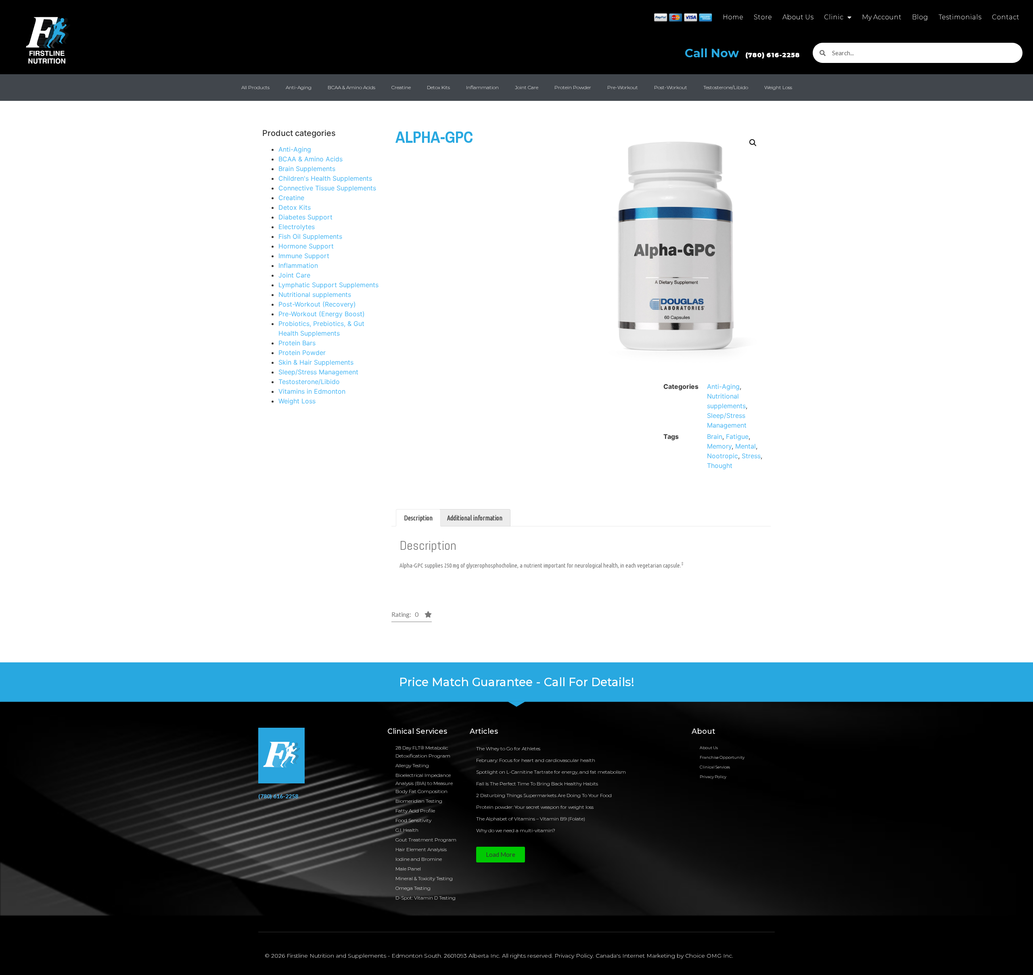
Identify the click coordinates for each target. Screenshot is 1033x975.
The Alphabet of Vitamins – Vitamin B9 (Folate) (530, 819)
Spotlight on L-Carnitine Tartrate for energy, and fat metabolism (551, 772)
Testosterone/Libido (725, 87)
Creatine (401, 87)
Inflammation (482, 87)
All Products (255, 87)
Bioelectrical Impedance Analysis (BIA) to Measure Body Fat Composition (424, 783)
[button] (753, 143)
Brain (714, 436)
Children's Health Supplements (325, 178)
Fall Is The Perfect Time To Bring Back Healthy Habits (537, 784)
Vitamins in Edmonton (311, 391)
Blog (920, 17)
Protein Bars (297, 343)
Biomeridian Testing (418, 801)
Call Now (742, 53)
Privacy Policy (713, 777)
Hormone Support (306, 246)
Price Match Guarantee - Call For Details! (516, 682)
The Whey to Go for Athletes (508, 748)
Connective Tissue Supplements (327, 188)
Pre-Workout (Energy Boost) (321, 314)
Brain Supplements (306, 169)
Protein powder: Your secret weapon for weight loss (535, 807)
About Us (797, 17)
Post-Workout (670, 87)
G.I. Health (406, 830)
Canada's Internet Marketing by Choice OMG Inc (664, 955)
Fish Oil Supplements (310, 236)
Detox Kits (438, 87)
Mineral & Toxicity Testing (424, 878)
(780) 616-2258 (278, 796)
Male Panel (408, 869)
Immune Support (303, 256)
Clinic (833, 17)
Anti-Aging (299, 87)
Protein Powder (572, 87)
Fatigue (737, 436)
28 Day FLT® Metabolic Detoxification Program (422, 752)
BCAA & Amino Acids (351, 87)
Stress (751, 456)
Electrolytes (296, 227)
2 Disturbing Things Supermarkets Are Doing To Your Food (544, 795)
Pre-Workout (622, 87)
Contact (1005, 17)
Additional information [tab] (474, 518)
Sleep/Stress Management (318, 372)
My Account (881, 17)
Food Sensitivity (413, 820)
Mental (745, 446)
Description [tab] (418, 518)
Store (763, 17)
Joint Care (526, 87)
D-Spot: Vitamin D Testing (425, 898)
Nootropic (722, 456)
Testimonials (960, 17)
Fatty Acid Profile (415, 811)
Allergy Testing (412, 765)
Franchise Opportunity (722, 757)
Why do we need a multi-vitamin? (515, 830)
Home (733, 17)
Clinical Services (715, 767)
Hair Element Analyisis (421, 849)
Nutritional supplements (314, 294)
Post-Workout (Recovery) (317, 304)
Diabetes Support (305, 217)
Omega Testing (413, 888)
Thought (719, 465)
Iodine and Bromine (418, 859)
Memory (719, 446)
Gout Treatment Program (425, 840)
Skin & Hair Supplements (315, 362)
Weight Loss (778, 87)
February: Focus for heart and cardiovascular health (535, 760)
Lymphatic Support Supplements (328, 285)
